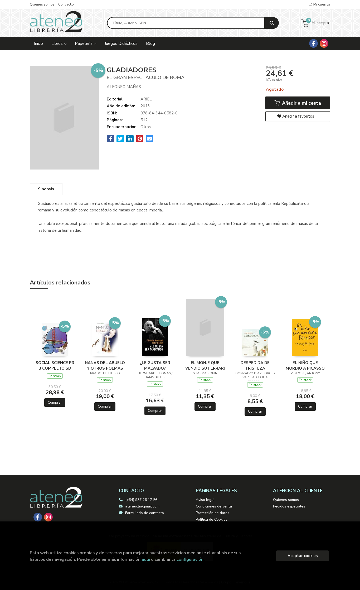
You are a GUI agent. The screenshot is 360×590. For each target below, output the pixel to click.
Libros (57, 43)
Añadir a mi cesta (301, 103)
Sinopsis (46, 189)
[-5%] (55, 339)
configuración (190, 559)
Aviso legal (205, 499)
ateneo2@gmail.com (142, 506)
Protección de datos (212, 512)
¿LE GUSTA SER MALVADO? (155, 365)
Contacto (66, 4)
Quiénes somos (42, 4)
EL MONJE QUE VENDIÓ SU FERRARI (205, 365)
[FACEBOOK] (313, 43)
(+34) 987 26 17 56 (141, 499)
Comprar (55, 402)
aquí (146, 559)
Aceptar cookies (303, 555)
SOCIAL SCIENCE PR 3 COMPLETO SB (55, 365)
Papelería (84, 43)
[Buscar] (271, 23)
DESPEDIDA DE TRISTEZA (255, 365)
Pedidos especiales (289, 506)
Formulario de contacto (144, 512)
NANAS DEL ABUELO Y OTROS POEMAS (105, 365)
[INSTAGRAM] (324, 43)
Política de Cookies (211, 519)
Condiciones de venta (214, 506)
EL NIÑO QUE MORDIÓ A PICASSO (305, 365)
